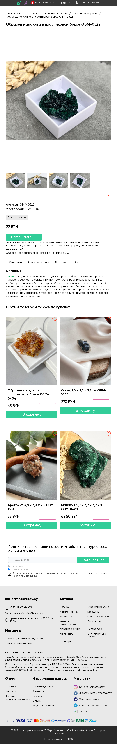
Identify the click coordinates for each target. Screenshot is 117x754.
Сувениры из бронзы (99, 607)
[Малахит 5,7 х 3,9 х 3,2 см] (85, 465)
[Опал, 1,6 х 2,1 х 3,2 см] (85, 351)
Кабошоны (93, 612)
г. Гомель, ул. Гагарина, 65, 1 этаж (24, 639)
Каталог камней (69, 612)
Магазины (10, 686)
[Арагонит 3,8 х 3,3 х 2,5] (31, 465)
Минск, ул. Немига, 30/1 (18, 643)
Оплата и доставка (44, 686)
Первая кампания (19, 569)
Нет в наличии (24, 237)
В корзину (31, 415)
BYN (63, 2)
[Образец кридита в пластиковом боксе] (31, 351)
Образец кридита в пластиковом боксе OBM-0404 (28, 394)
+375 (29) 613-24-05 (45, 3)
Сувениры (65, 641)
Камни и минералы (98, 616)
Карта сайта (40, 691)
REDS (70, 739)
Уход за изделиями (43, 706)
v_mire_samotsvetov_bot (93, 705)
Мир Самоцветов (89, 699)
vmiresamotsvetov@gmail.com (27, 613)
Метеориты (67, 634)
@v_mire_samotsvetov (92, 687)
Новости (37, 696)
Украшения (66, 616)
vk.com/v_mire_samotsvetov (95, 693)
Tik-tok (83, 711)
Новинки (64, 607)
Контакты (10, 691)
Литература (94, 629)
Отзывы (37, 701)
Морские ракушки (70, 629)
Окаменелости (96, 621)
